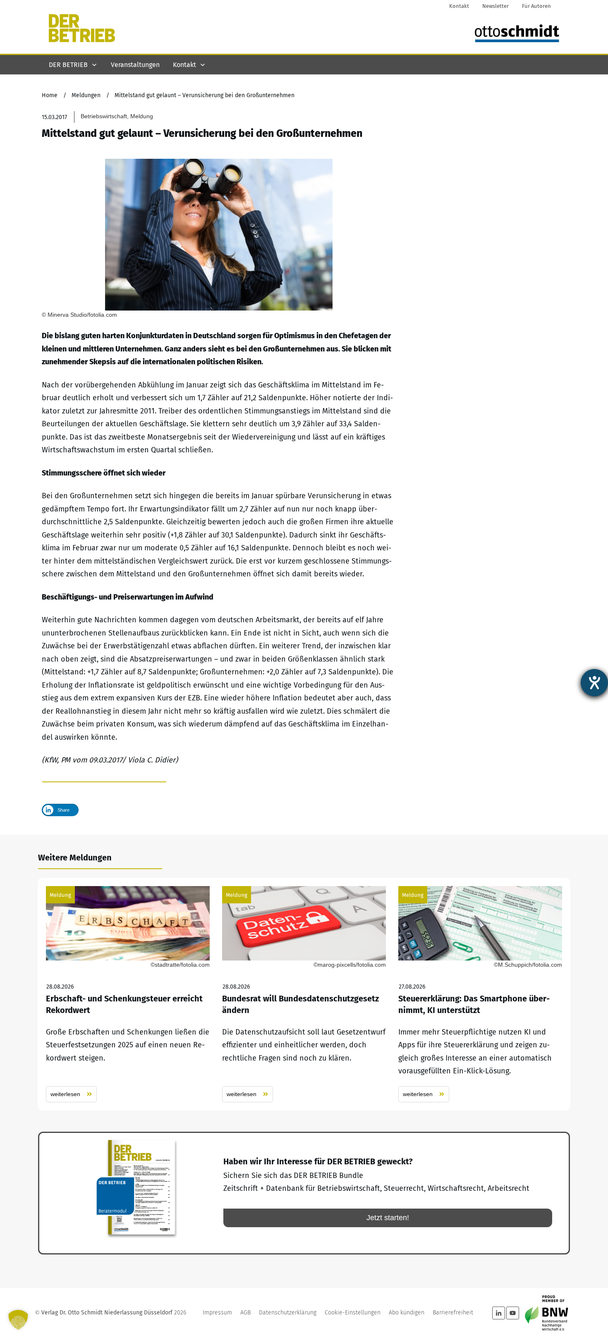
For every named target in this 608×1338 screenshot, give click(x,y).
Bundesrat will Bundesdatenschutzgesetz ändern (304, 994)
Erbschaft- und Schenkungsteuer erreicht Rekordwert (128, 994)
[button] (18, 1320)
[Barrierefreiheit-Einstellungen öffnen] (594, 682)
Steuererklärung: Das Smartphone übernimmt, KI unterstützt (480, 994)
